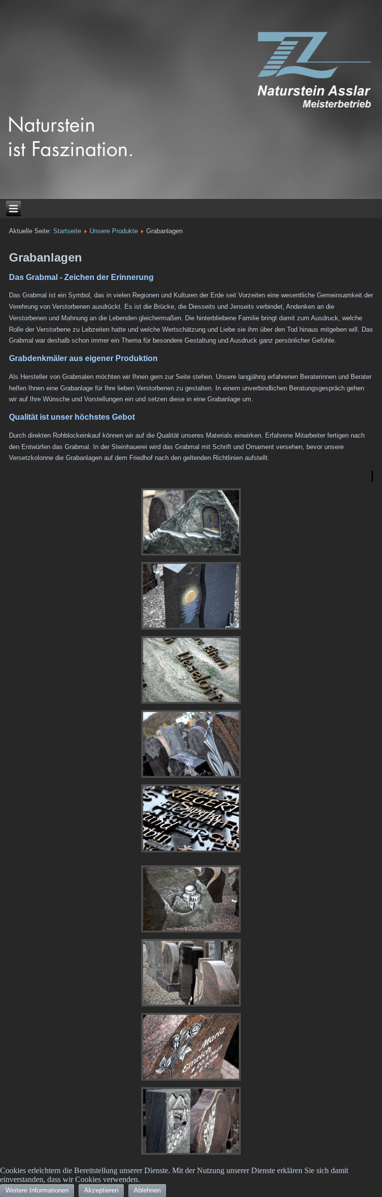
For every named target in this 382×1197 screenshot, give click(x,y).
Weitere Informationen (37, 1190)
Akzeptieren (101, 1190)
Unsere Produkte (114, 231)
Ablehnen (147, 1190)
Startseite (67, 231)
